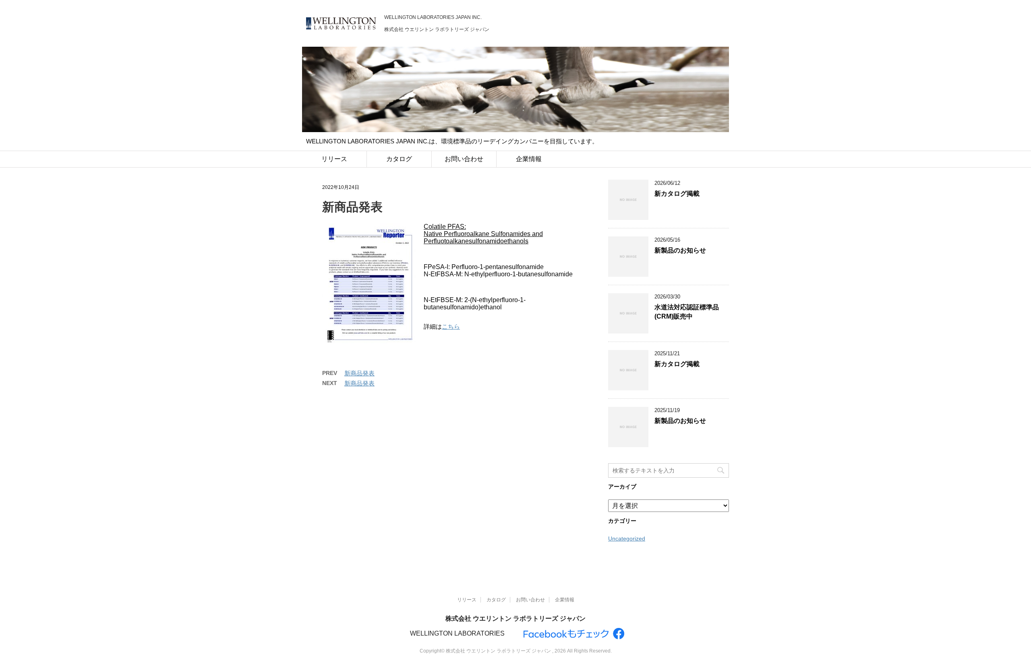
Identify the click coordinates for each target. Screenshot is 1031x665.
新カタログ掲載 (677, 193)
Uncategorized (626, 538)
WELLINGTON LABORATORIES (457, 633)
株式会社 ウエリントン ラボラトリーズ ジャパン (515, 618)
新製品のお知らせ (680, 250)
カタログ (399, 158)
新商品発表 (359, 373)
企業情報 (529, 158)
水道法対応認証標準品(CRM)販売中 (686, 312)
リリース (334, 158)
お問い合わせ (464, 158)
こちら (451, 326)
